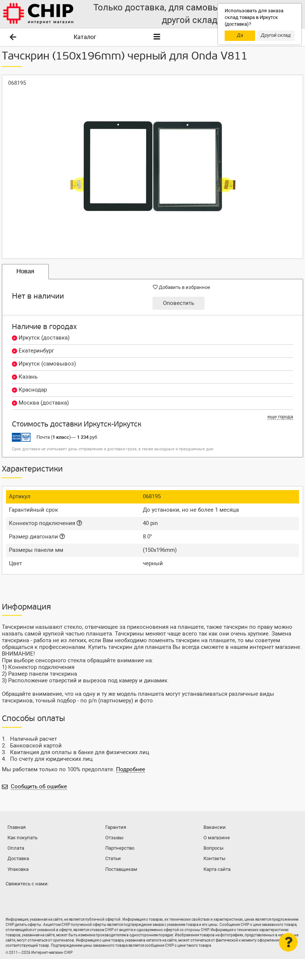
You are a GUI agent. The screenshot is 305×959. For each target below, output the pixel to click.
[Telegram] (27, 898)
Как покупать (22, 837)
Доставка (18, 858)
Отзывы (114, 837)
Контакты (214, 858)
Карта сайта (217, 869)
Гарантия (115, 827)
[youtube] (42, 898)
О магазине (216, 837)
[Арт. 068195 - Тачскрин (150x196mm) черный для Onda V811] (152, 167)
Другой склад (276, 35)
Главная (16, 827)
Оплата (15, 848)
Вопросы (213, 848)
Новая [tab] (25, 271)
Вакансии (214, 827)
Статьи (113, 858)
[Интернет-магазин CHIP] (38, 14)
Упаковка (18, 869)
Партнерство (119, 848)
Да (240, 35)
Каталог (85, 37)
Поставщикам (121, 869)
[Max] (13, 898)
